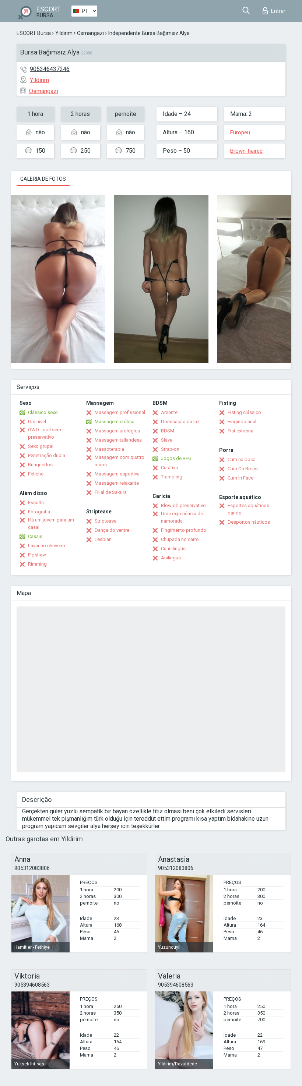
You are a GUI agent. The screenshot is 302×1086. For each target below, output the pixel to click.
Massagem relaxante (117, 483)
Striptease (105, 521)
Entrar (278, 11)
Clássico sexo (43, 412)
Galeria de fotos (43, 179)
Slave (166, 440)
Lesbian (103, 539)
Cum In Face (240, 478)
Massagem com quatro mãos (119, 460)
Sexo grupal (40, 446)
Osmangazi (90, 33)
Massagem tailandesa (118, 440)
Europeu (240, 132)
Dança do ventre (112, 530)
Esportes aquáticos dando (248, 509)
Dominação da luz (180, 421)
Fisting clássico (244, 412)
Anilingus (171, 557)
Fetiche (35, 474)
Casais (35, 536)
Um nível (37, 421)
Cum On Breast (243, 468)
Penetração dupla (46, 455)
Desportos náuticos (249, 522)
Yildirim (64, 33)
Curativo (169, 467)
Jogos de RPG (176, 458)
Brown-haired (246, 151)
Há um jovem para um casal (51, 523)
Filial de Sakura (111, 492)
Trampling (171, 477)
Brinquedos (40, 464)
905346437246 (50, 69)
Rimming (37, 564)
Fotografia (39, 511)
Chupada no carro (180, 539)
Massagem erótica (114, 421)
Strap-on (170, 449)
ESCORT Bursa (34, 33)
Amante (169, 412)
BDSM (167, 431)
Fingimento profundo (183, 530)
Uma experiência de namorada (182, 517)
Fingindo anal (242, 421)
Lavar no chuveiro (46, 545)
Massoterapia (109, 449)
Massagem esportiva (117, 474)
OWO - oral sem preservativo (44, 433)
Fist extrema (240, 431)
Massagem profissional (120, 412)
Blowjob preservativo (183, 505)
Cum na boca (242, 459)
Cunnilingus (173, 548)
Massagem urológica (117, 431)
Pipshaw (37, 555)
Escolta (36, 502)
